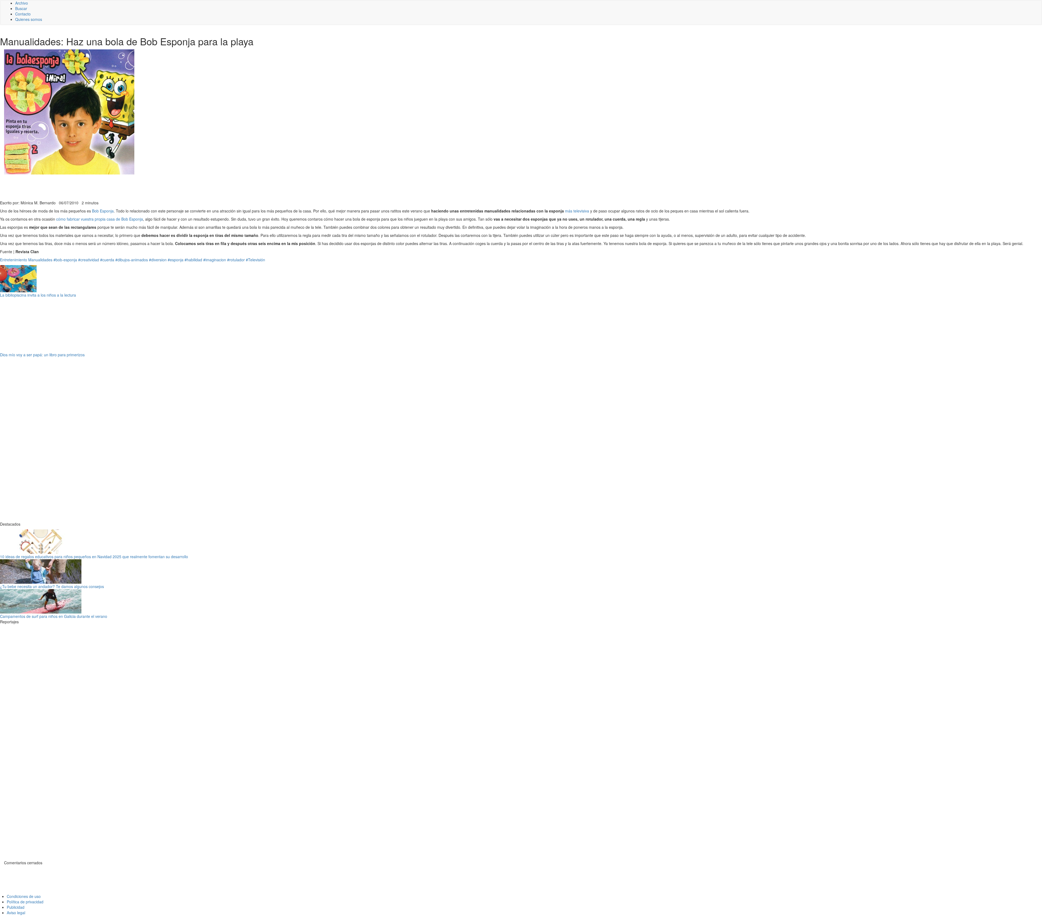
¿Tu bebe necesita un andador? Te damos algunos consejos (52, 586)
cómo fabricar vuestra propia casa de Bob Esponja (99, 219)
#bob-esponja (65, 259)
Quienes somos (28, 19)
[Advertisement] (133, 186)
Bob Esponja (103, 211)
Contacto (23, 14)
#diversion (158, 259)
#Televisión (255, 259)
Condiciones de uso (24, 896)
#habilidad (193, 259)
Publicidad (15, 907)
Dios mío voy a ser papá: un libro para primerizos (42, 354)
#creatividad (88, 259)
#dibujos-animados (131, 259)
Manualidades (40, 259)
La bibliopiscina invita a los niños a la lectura (38, 295)
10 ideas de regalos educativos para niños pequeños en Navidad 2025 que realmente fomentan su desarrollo (94, 556)
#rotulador (236, 259)
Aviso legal (16, 912)
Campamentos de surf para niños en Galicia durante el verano (53, 616)
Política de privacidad (25, 901)
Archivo (21, 3)
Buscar (21, 8)
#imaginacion (214, 259)
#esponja (175, 259)
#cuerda (107, 259)
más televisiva (577, 211)
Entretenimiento (13, 259)
